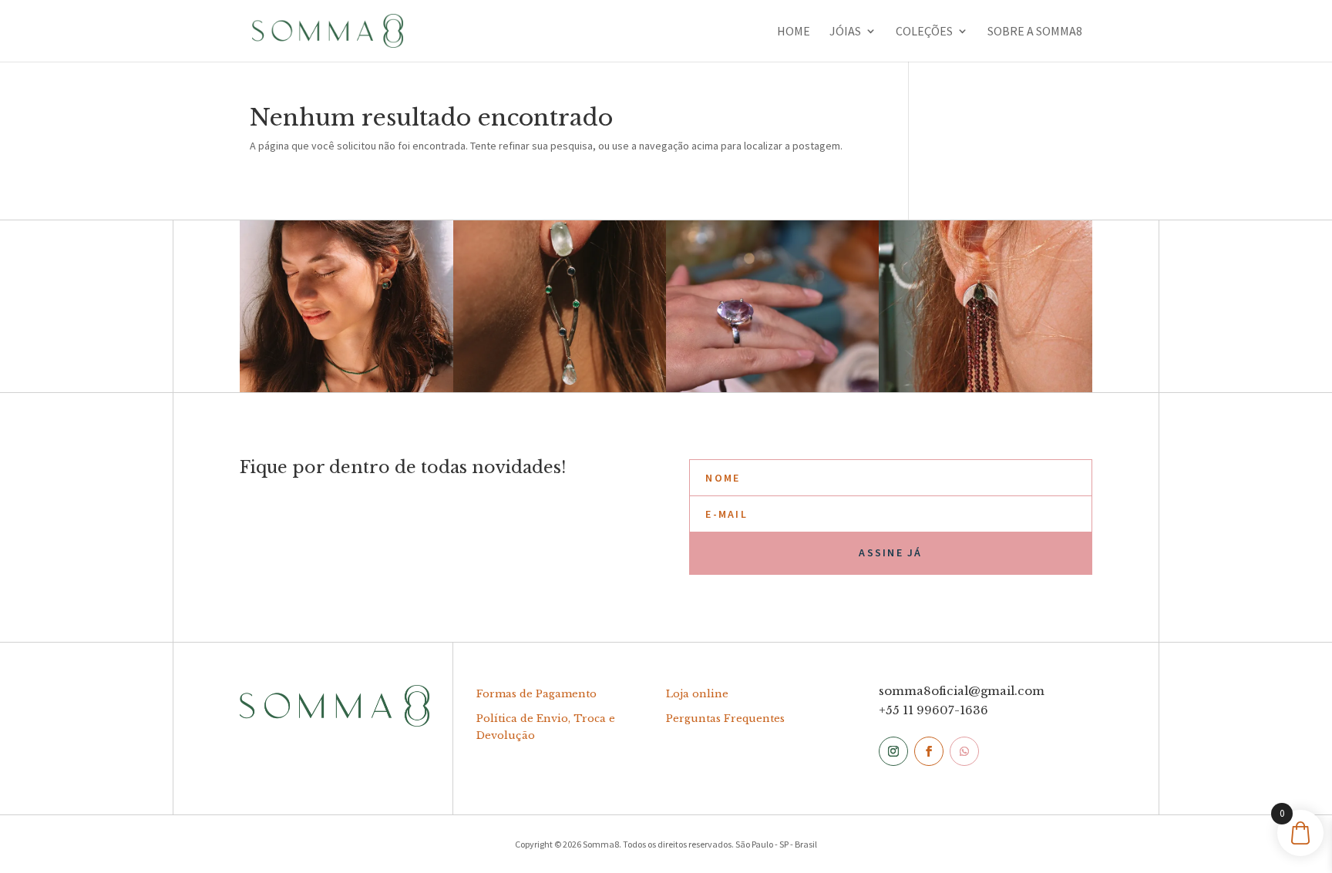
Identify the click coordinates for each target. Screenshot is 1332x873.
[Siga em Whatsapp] (964, 751)
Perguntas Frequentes (725, 718)
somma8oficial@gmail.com (961, 690)
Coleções (924, 32)
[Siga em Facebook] (929, 751)
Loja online (697, 693)
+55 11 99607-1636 (933, 710)
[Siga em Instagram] (893, 751)
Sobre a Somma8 (1034, 32)
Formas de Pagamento (536, 693)
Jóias (845, 32)
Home (793, 32)
